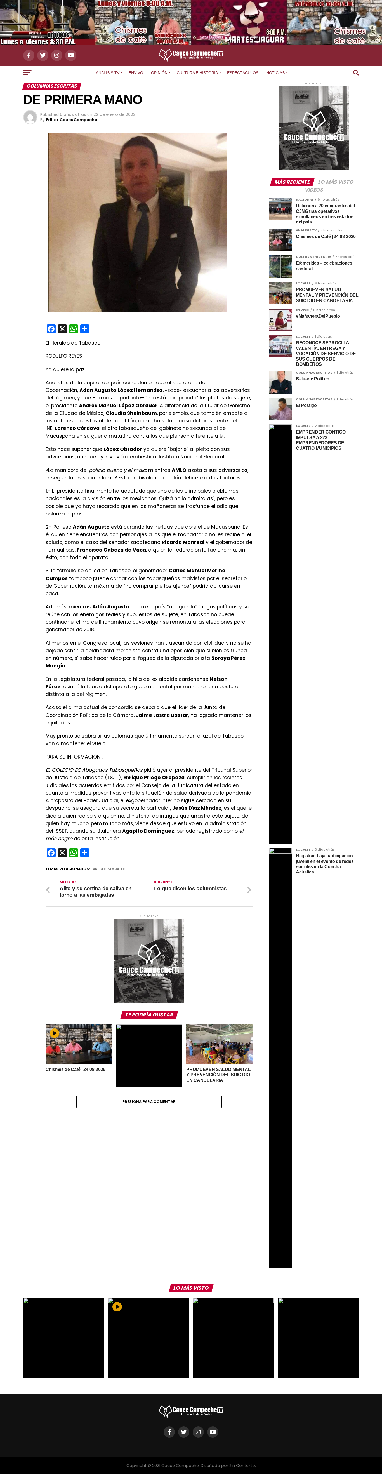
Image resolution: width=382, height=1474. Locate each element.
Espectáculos (242, 72)
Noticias (275, 72)
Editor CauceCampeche (71, 120)
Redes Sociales (110, 869)
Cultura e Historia (197, 72)
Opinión (159, 72)
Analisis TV (107, 72)
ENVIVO (136, 72)
